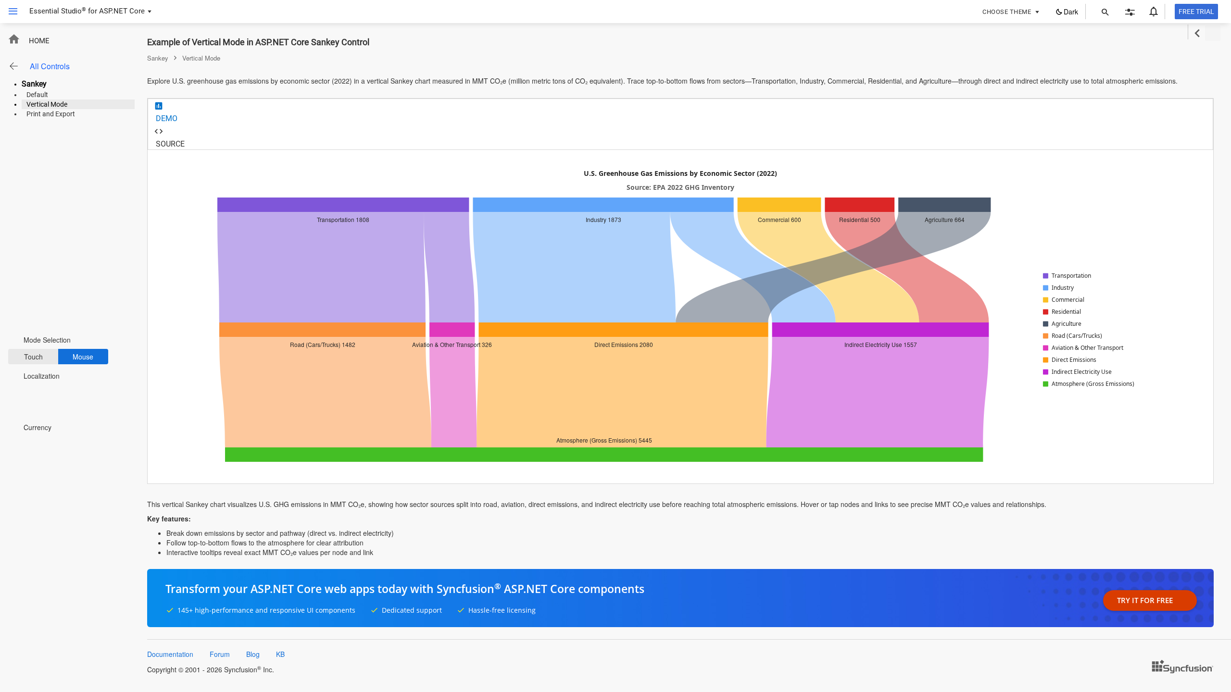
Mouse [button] (83, 356)
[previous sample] (1197, 33)
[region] (680, 317)
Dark (1071, 11)
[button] (9, 11)
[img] (1067, 276)
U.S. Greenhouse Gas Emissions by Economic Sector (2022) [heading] (680, 173)
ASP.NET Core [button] (122, 11)
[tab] (680, 111)
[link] (321, 267)
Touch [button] (33, 356)
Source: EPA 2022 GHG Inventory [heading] (680, 187)
